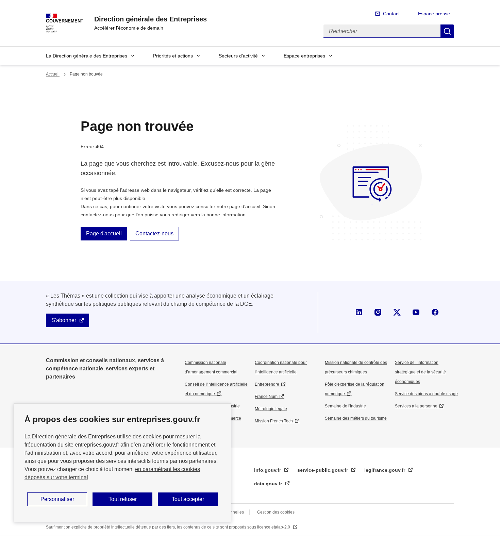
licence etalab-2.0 (274, 527)
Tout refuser (123, 499)
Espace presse (434, 13)
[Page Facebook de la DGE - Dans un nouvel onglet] (435, 312)
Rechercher (447, 31)
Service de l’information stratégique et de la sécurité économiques (420, 372)
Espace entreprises (304, 55)
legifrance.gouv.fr (385, 470)
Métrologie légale (271, 408)
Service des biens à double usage (426, 393)
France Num (266, 396)
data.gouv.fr (268, 483)
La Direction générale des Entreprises (86, 55)
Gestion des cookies (276, 512)
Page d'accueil (104, 233)
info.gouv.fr (268, 470)
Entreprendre (267, 384)
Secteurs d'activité (238, 55)
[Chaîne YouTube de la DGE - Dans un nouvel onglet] (416, 312)
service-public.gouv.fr (323, 470)
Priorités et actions (173, 55)
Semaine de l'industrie (345, 406)
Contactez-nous (154, 233)
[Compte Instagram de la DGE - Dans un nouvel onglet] (378, 312)
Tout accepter (188, 499)
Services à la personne (416, 406)
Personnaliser (57, 499)
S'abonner (63, 320)
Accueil (53, 74)
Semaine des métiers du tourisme (356, 418)
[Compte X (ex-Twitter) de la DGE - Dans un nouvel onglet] (397, 312)
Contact (391, 13)
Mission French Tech (274, 421)
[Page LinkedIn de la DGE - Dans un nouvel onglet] (359, 312)
